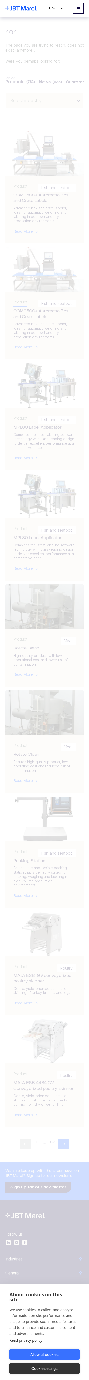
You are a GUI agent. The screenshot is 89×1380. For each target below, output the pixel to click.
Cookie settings (44, 1368)
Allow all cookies (44, 1354)
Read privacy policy (25, 1340)
